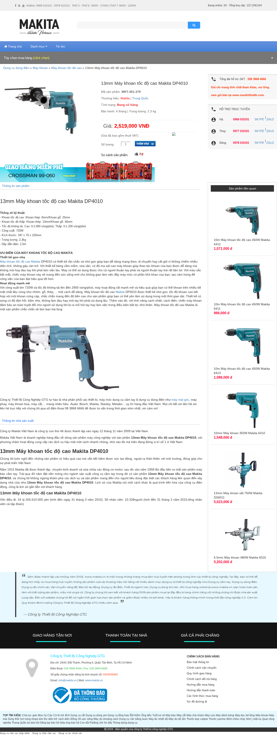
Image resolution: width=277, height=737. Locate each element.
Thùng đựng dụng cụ (125, 722)
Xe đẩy (108, 722)
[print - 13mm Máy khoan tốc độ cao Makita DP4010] (136, 154)
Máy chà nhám (195, 715)
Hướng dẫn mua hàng (200, 684)
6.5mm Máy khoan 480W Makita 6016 (240, 557)
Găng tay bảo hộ (49, 722)
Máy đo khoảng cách (105, 719)
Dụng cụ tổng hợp (118, 715)
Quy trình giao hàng (199, 673)
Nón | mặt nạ (253, 719)
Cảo (49, 715)
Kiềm (137, 715)
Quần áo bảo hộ (29, 722)
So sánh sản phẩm (114, 155)
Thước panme (217, 719)
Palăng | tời (96, 722)
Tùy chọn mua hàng (26, 58)
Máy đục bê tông (245, 715)
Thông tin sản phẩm (15, 186)
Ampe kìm (37, 719)
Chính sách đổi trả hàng (202, 679)
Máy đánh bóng (225, 715)
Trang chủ (14, 46)
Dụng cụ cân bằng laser (133, 719)
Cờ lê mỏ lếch (61, 715)
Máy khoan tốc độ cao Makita (20, 261)
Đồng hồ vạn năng (82, 719)
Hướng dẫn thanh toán (201, 690)
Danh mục (38, 46)
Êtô (132, 715)
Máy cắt (181, 715)
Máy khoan (40, 68)
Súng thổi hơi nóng (19, 719)
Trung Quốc (140, 98)
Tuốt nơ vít (158, 715)
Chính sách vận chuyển (201, 667)
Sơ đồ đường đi (197, 701)
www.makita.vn (94, 680)
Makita (125, 98)
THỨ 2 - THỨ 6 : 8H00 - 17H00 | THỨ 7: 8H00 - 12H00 (104, 5)
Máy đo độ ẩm (177, 719)
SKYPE (259, 119)
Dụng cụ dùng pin (96, 715)
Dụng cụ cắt (78, 715)
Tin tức (60, 46)
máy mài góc (180, 399)
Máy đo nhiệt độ (158, 719)
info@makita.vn (67, 680)
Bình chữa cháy (236, 719)
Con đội (84, 722)
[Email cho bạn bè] (141, 154)
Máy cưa (210, 715)
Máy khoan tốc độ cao (66, 68)
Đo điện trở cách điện (57, 719)
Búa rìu (42, 715)
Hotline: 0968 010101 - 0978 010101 (48, 5)
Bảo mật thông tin (198, 662)
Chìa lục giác (29, 715)
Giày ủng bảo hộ (69, 722)
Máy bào (171, 715)
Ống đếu (146, 715)
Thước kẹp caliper (197, 719)
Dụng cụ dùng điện (16, 68)
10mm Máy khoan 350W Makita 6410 (239, 433)
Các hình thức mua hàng (202, 696)
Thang (15, 722)
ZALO (270, 119)
